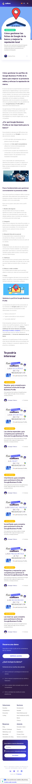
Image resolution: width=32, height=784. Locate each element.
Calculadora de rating (8, 737)
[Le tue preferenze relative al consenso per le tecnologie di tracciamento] (2, 781)
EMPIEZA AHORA (16, 656)
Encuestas (5, 713)
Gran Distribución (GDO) (23, 715)
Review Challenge (7, 729)
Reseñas (5, 708)
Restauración (20, 708)
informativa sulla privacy (20, 751)
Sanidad (19, 710)
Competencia (6, 710)
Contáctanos (20, 732)
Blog (4, 727)
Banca (18, 718)
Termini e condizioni (22, 737)
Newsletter (5, 734)
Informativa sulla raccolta (9, 782)
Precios (19, 729)
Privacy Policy (20, 734)
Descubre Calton (21, 727)
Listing (4, 715)
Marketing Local (7, 732)
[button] (27, 3)
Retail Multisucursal (22, 713)
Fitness (19, 720)
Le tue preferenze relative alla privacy (17, 779)
